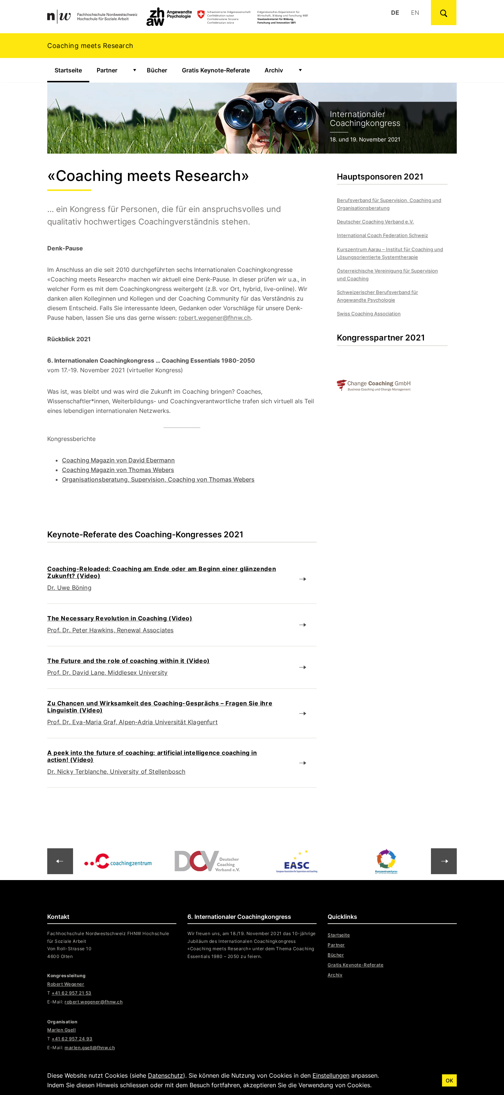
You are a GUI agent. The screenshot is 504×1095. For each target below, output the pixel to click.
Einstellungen (331, 1075)
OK (449, 1080)
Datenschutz (165, 1075)
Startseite (72, 70)
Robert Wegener (65, 984)
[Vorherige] (444, 861)
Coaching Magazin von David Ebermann (118, 460)
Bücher (157, 70)
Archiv (274, 70)
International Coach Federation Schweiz (382, 235)
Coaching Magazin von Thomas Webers (118, 469)
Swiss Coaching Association (369, 313)
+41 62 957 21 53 (72, 993)
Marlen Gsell (61, 1030)
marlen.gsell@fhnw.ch (90, 1047)
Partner (107, 70)
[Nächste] (60, 861)
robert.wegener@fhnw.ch (215, 317)
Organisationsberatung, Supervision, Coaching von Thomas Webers (158, 479)
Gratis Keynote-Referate (216, 70)
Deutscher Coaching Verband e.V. (375, 222)
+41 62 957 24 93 (72, 1038)
